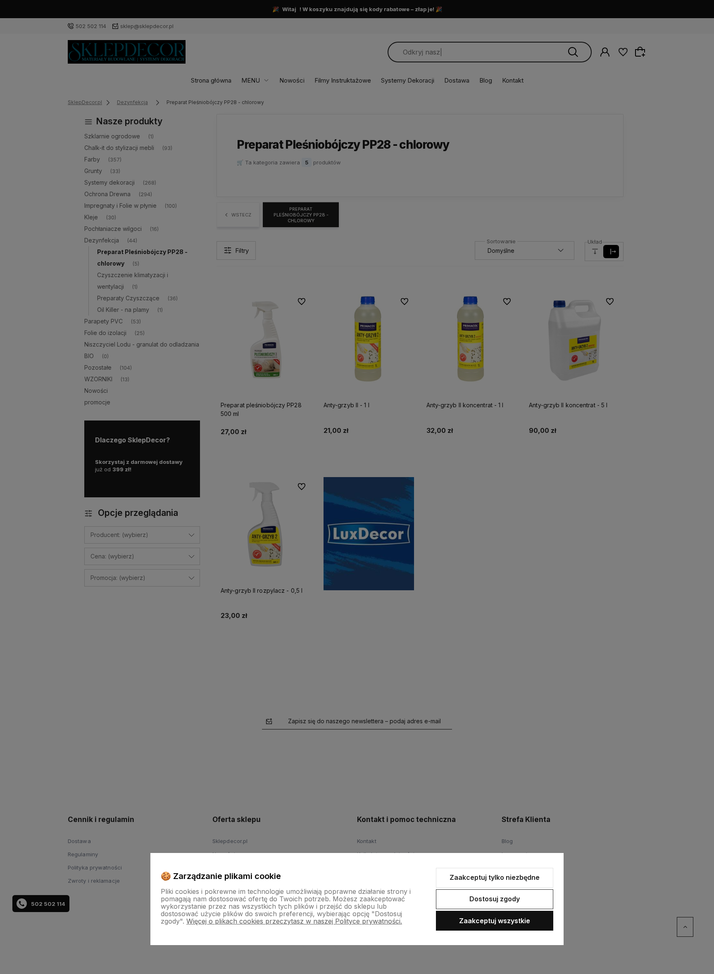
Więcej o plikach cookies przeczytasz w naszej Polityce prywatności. (294, 921)
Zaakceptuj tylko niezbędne (495, 877)
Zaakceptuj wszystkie (494, 921)
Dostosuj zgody (494, 899)
